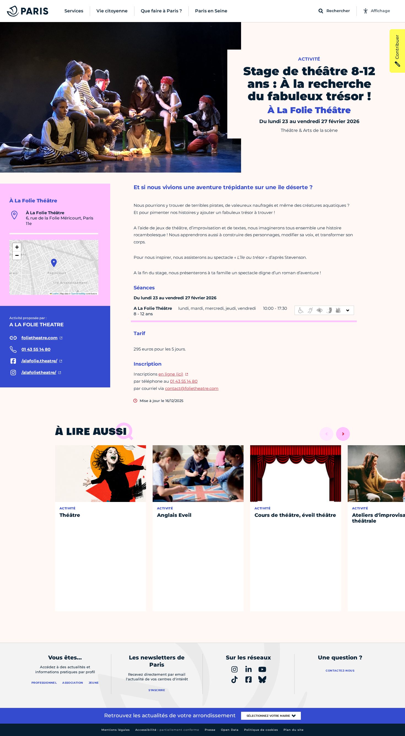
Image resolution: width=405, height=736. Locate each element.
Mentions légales (115, 730)
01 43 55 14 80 (184, 381)
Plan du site (294, 730)
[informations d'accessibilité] (324, 310)
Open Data (230, 730)
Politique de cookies (261, 730)
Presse (210, 730)
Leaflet (55, 293)
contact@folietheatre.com (191, 388)
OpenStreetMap (78, 293)
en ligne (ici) (170, 374)
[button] (54, 263)
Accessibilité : (167, 730)
